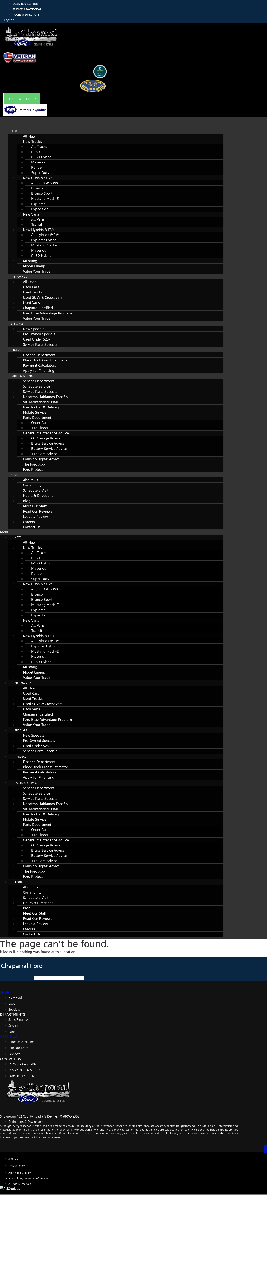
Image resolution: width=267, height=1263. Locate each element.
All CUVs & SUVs (44, 183)
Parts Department (37, 417)
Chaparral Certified (38, 308)
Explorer (38, 204)
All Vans (37, 219)
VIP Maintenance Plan (40, 402)
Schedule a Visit (35, 490)
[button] (21, 99)
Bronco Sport (41, 193)
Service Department (38, 381)
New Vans (31, 214)
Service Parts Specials (40, 344)
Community (32, 485)
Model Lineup (34, 266)
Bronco (37, 188)
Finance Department (39, 355)
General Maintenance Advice (46, 433)
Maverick (38, 162)
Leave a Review (35, 516)
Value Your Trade (36, 271)
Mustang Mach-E (45, 198)
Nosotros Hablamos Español (46, 396)
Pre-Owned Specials (39, 334)
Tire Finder (39, 428)
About (15, 474)
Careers (29, 521)
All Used (30, 281)
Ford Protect (33, 469)
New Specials (33, 329)
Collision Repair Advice (41, 459)
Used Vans (31, 302)
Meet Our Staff (35, 506)
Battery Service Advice (49, 448)
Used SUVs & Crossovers (42, 297)
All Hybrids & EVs (45, 234)
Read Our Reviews (37, 511)
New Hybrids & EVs (38, 229)
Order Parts (40, 422)
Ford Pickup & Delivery (41, 407)
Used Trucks (33, 292)
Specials (17, 323)
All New (29, 136)
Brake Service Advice (47, 443)
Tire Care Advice (44, 454)
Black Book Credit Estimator (45, 360)
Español (9, 20)
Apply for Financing (38, 370)
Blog (26, 501)
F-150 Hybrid (41, 157)
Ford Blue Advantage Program (47, 313)
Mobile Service (34, 412)
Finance (17, 349)
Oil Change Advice (45, 438)
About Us (30, 480)
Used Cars (31, 287)
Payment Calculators (39, 365)
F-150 (35, 151)
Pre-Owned (19, 276)
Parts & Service (23, 376)
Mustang (30, 261)
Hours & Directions (38, 495)
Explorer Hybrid (44, 240)
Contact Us (31, 527)
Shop (4, 992)
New (14, 131)
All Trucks (39, 146)
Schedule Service (36, 386)
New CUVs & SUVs (37, 178)
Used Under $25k (36, 339)
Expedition (39, 209)
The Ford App (34, 464)
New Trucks (32, 141)
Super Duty (40, 172)
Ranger (37, 167)
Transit (36, 224)
